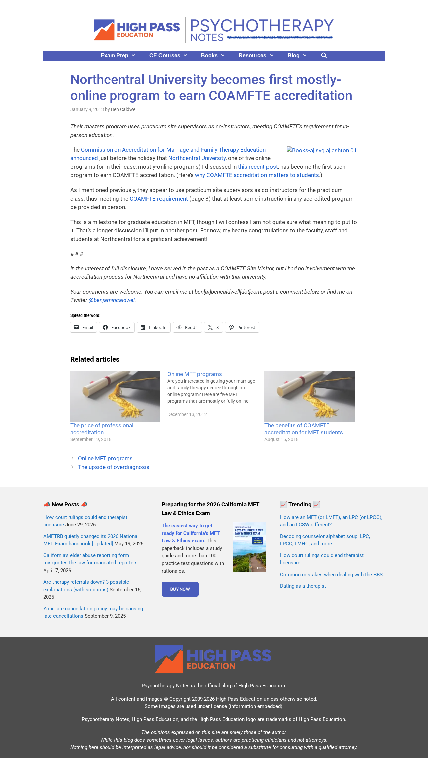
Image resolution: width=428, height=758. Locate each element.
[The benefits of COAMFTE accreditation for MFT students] (309, 396)
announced (84, 158)
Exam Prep (114, 55)
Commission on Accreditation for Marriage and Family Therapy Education (173, 149)
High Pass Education (261, 686)
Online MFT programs (105, 458)
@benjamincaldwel (112, 300)
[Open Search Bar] (324, 56)
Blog (294, 55)
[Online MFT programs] (215, 394)
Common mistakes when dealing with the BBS (331, 575)
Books (209, 55)
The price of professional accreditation (101, 429)
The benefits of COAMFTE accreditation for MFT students (303, 429)
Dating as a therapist (303, 586)
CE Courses (164, 55)
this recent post (258, 166)
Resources (252, 55)
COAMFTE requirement (159, 198)
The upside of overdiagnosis (113, 467)
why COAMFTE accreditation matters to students (257, 175)
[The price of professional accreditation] (115, 396)
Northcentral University (197, 158)
